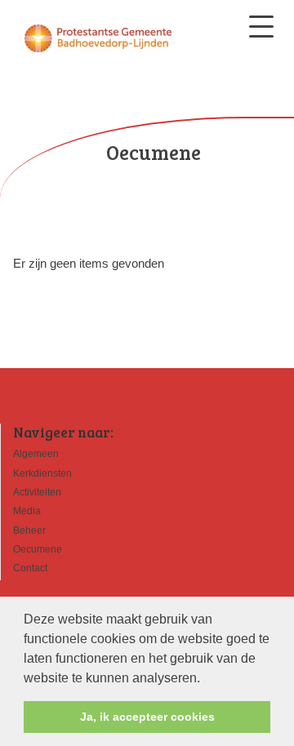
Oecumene (37, 549)
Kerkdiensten (42, 473)
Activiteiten (37, 492)
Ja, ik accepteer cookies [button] (147, 716)
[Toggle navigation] (261, 26)
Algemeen (36, 454)
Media (27, 511)
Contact (30, 568)
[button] (205, 679)
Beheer (29, 530)
